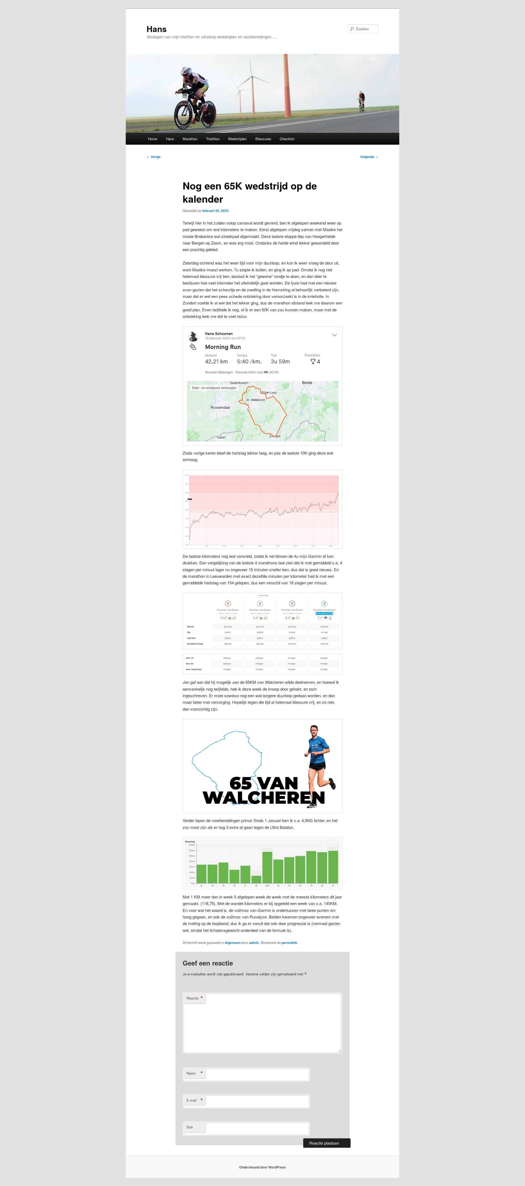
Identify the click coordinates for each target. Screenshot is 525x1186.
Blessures (263, 138)
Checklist (287, 138)
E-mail (194, 1100)
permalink (290, 942)
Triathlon (213, 138)
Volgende (369, 156)
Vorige (154, 156)
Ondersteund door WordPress (262, 1167)
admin (254, 942)
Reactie (194, 998)
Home (152, 138)
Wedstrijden (237, 138)
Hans (157, 29)
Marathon (190, 138)
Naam (194, 1073)
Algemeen (233, 942)
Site (189, 1127)
